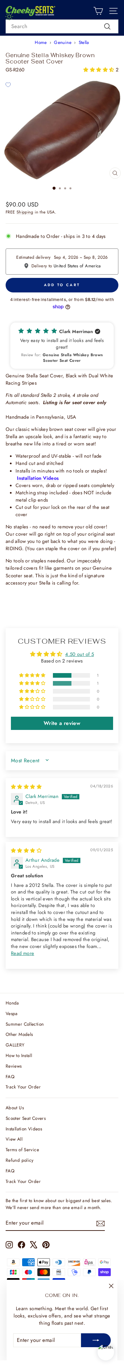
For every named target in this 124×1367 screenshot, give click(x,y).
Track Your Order (23, 1086)
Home (41, 42)
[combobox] (62, 26)
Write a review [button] (62, 723)
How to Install (19, 1055)
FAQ (10, 1076)
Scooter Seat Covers (26, 1118)
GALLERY (15, 1045)
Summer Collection (25, 1024)
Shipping (25, 212)
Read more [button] (22, 953)
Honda (12, 1003)
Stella (84, 42)
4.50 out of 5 (79, 654)
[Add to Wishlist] (8, 85)
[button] (99, 69)
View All (14, 1139)
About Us (15, 1107)
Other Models (19, 1034)
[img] (26, 786)
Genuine (62, 42)
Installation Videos (24, 1128)
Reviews (14, 1066)
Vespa (12, 1013)
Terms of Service (22, 1149)
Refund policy (20, 1160)
